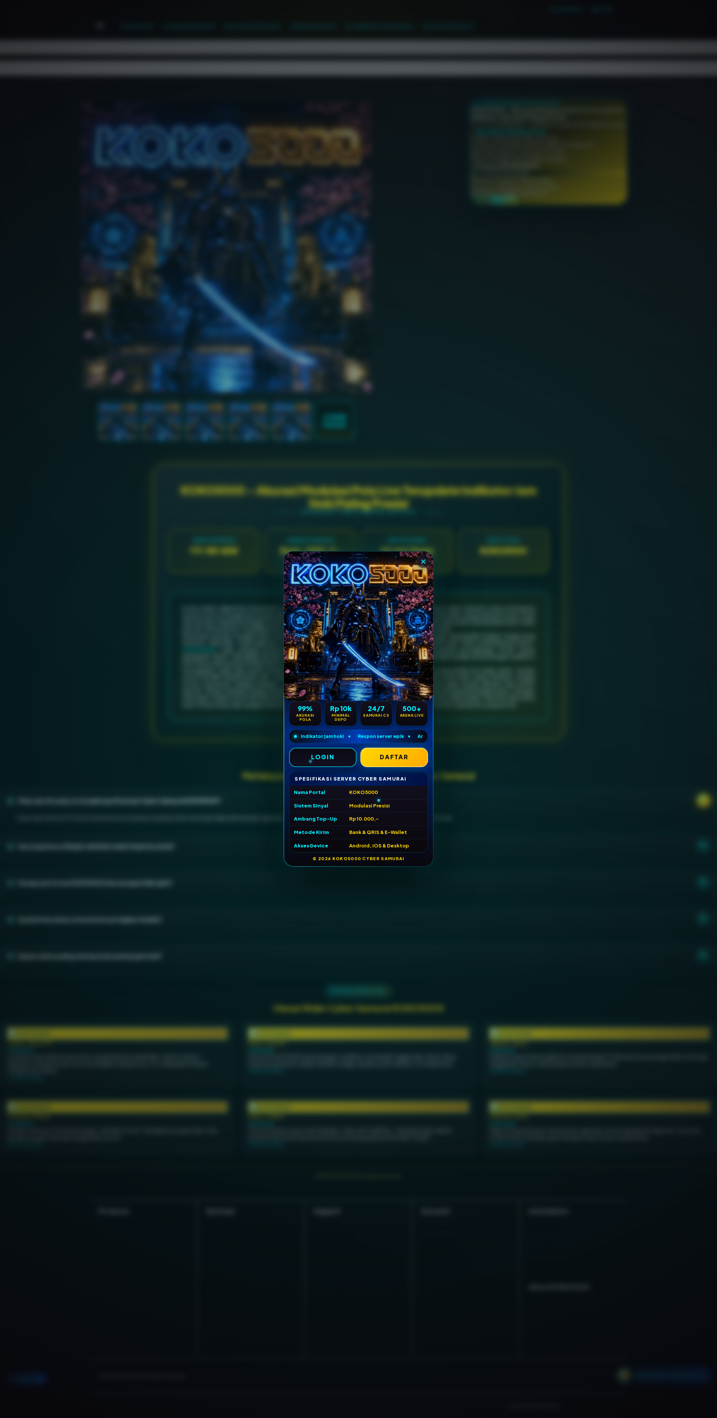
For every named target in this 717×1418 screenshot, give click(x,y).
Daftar (394, 757)
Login (323, 757)
